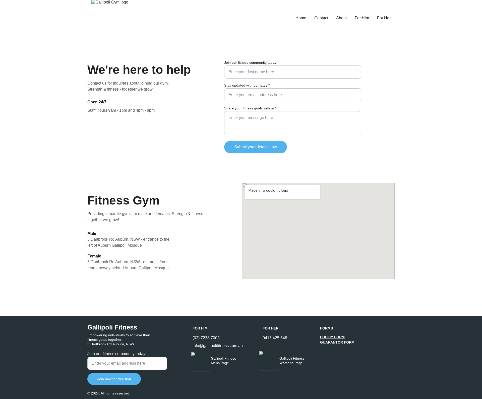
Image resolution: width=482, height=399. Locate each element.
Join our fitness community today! (250, 62)
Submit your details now (255, 147)
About (341, 18)
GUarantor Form (337, 342)
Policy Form (332, 337)
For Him (362, 18)
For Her (384, 18)
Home (300, 18)
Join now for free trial (114, 379)
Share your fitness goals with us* (250, 108)
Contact (321, 18)
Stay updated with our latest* (247, 85)
